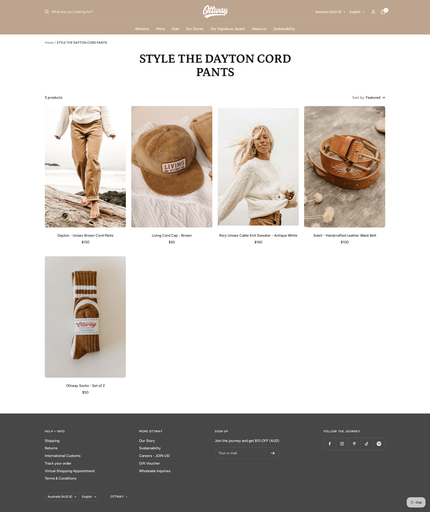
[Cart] (383, 12)
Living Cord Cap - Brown (172, 235)
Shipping (52, 441)
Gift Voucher (149, 463)
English (355, 12)
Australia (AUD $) (328, 12)
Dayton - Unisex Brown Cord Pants (85, 235)
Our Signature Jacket (228, 29)
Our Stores (194, 29)
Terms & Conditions (60, 478)
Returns (51, 448)
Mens (160, 29)
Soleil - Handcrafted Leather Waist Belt (344, 235)
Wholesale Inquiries (154, 471)
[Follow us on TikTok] (367, 444)
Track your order (58, 463)
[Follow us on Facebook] (330, 444)
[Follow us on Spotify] (379, 444)
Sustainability (284, 29)
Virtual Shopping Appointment (70, 471)
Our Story (147, 441)
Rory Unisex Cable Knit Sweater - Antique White (258, 235)
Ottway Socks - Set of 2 (85, 385)
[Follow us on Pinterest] (354, 444)
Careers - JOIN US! (154, 456)
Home (49, 43)
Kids (175, 29)
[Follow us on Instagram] (342, 444)
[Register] (273, 453)
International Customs (62, 456)
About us (259, 29)
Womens (142, 29)
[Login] (373, 12)
